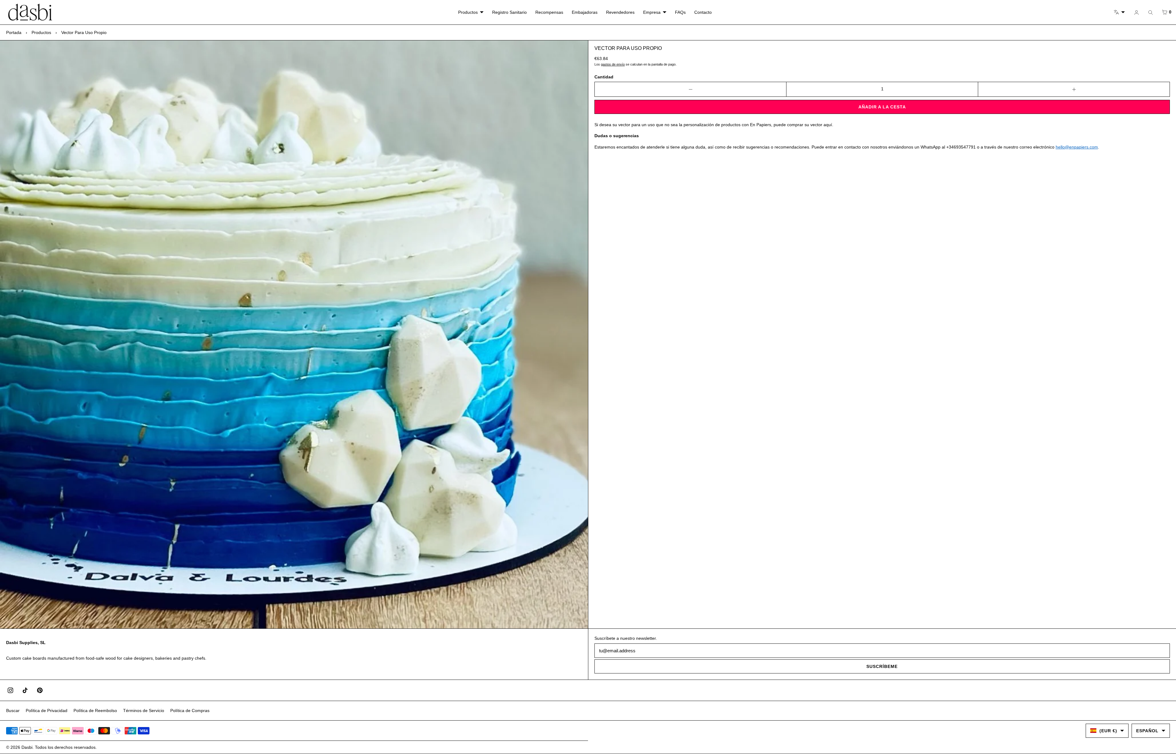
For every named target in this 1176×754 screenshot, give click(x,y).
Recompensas (549, 12)
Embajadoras (584, 12)
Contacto (703, 12)
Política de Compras (189, 710)
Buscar (13, 710)
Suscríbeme (882, 666)
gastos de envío (613, 64)
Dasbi (26, 747)
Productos (468, 12)
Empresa (652, 12)
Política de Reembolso (95, 710)
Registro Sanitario (509, 12)
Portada (13, 32)
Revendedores (620, 12)
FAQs (680, 12)
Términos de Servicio (143, 710)
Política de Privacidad (46, 710)
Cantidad (603, 76)
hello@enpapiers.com (1077, 147)
